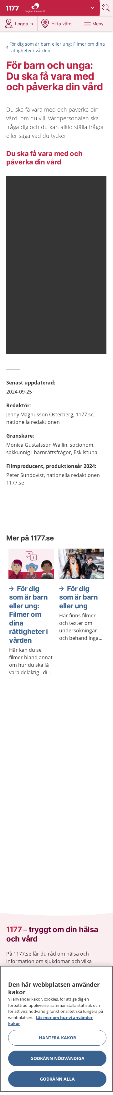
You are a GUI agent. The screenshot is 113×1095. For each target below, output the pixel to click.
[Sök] (106, 7)
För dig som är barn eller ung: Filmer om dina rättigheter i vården (57, 47)
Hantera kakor (57, 1038)
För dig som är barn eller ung (78, 597)
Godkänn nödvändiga (57, 1058)
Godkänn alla (57, 1079)
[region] (56, 1029)
